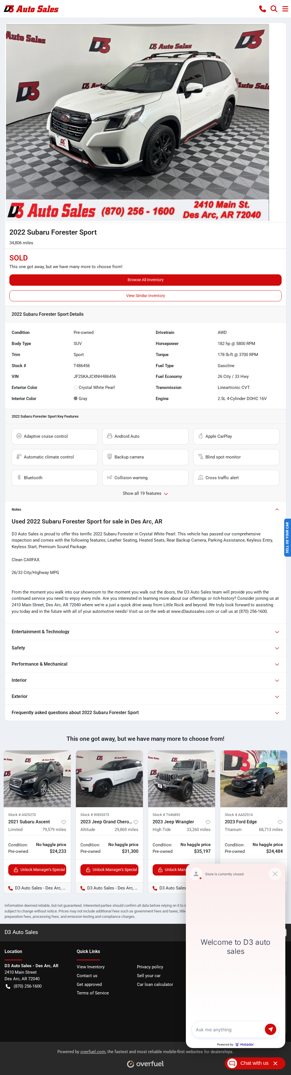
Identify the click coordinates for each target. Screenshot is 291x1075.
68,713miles (271, 829)
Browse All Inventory (146, 279)
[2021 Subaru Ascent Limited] (37, 778)
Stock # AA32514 (239, 815)
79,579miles (54, 829)
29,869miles (126, 829)
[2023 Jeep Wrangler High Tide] (181, 778)
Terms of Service (93, 993)
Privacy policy (150, 966)
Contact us (87, 975)
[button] (262, 8)
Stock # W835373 (94, 815)
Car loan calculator (155, 984)
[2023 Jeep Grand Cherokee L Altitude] (109, 778)
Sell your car (149, 975)
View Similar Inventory (145, 295)
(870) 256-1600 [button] (27, 986)
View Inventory (91, 966)
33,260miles (199, 829)
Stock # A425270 (22, 815)
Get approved (89, 984)
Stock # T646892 (166, 815)
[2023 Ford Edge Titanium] (253, 778)
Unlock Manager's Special (42, 869)
